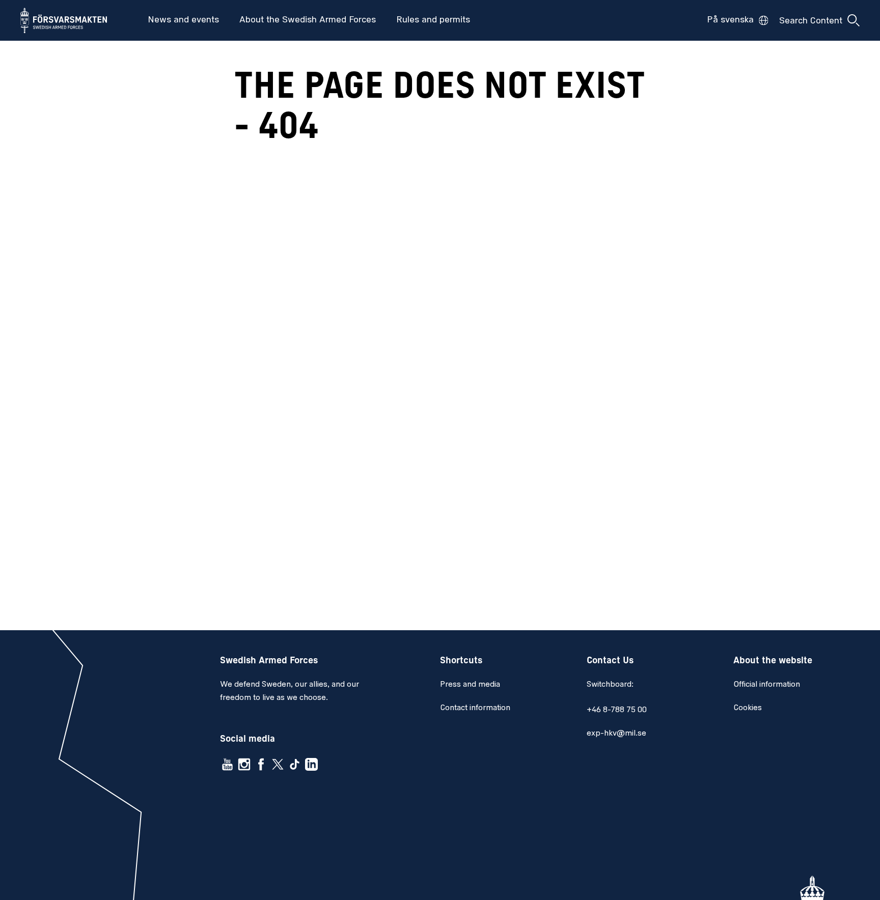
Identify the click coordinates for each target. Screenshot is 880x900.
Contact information (475, 708)
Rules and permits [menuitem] (433, 20)
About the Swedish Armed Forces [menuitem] (307, 20)
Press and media (470, 685)
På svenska (730, 20)
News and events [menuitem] (183, 20)
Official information (766, 685)
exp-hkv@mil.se (616, 733)
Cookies (747, 708)
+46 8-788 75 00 (617, 710)
